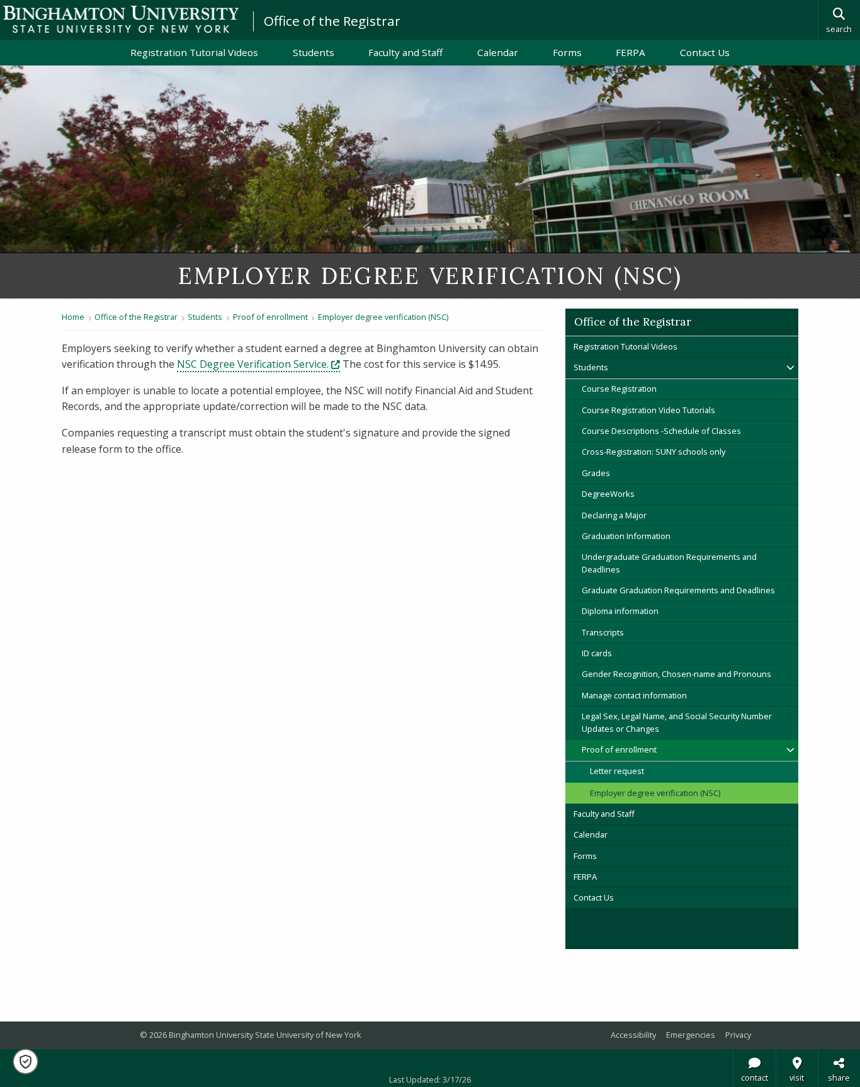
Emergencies (690, 1034)
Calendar (497, 52)
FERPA (630, 52)
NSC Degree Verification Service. (258, 364)
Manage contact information (634, 695)
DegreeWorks (608, 493)
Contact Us (705, 52)
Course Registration (619, 388)
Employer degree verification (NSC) (383, 316)
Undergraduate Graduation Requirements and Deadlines (669, 562)
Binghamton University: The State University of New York (121, 19)
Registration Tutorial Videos (194, 52)
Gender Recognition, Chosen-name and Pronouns (676, 674)
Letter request (617, 771)
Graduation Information (626, 536)
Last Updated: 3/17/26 (430, 1079)
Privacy (738, 1034)
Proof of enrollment (270, 316)
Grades (596, 473)
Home (73, 316)
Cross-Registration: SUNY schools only (653, 451)
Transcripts (603, 632)
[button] (25, 1061)
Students (313, 52)
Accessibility (633, 1034)
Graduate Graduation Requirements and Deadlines (678, 590)
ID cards (597, 653)
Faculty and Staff (405, 52)
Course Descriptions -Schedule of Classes (662, 430)
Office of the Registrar (332, 21)
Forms (567, 52)
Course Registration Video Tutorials (648, 410)
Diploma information (620, 611)
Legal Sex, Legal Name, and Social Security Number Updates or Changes (677, 722)
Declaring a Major (614, 515)
